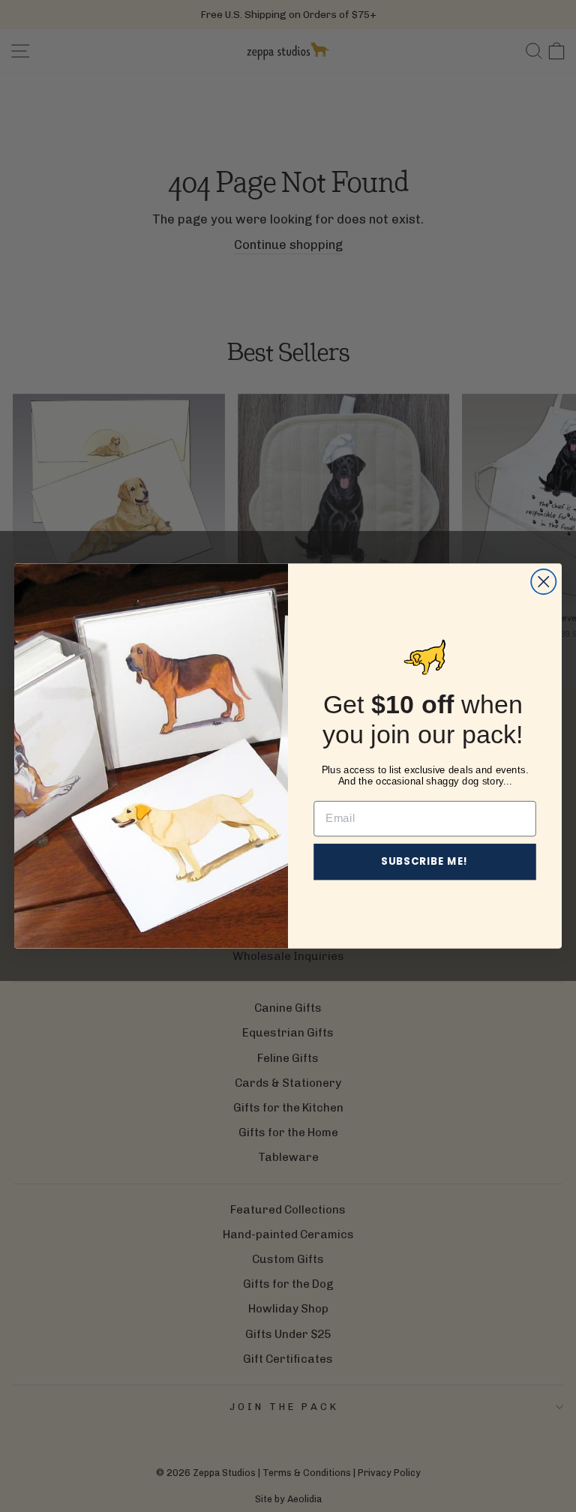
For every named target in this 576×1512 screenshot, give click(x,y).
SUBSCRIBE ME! (425, 861)
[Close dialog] (543, 581)
